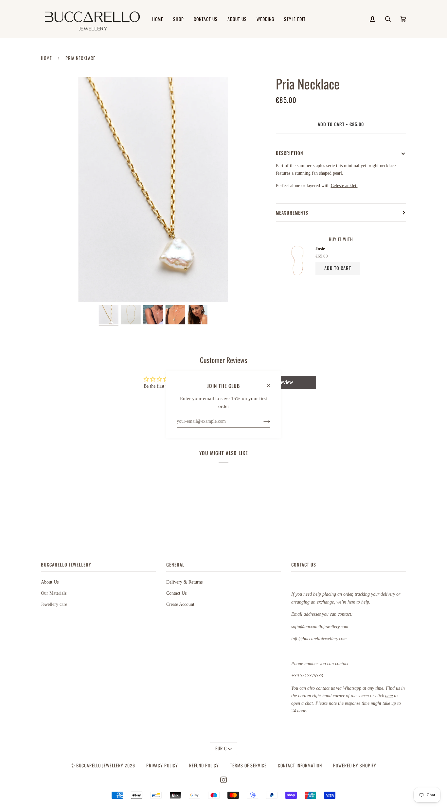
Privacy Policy (162, 765)
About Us (50, 582)
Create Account (180, 604)
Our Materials (53, 593)
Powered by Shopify (354, 765)
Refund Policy (204, 765)
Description (289, 153)
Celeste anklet (344, 185)
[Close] (271, 382)
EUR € (221, 748)
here (389, 695)
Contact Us (176, 593)
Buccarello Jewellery (100, 765)
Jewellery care (54, 604)
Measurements (292, 212)
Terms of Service (248, 765)
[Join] (261, 421)
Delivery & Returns (184, 582)
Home (46, 58)
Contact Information (300, 765)
